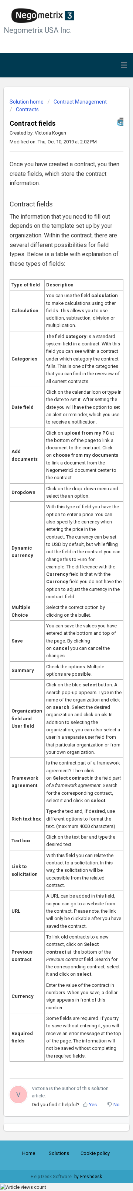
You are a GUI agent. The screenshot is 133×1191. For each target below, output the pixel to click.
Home (28, 1153)
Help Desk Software (52, 1176)
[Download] (53, 606)
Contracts (27, 109)
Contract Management (80, 102)
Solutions (59, 1153)
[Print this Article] (120, 122)
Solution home (27, 102)
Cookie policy (95, 1153)
